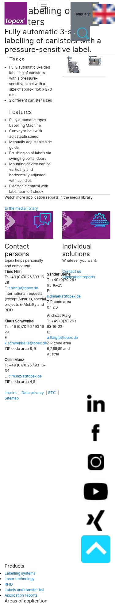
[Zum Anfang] (95, 549)
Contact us (71, 271)
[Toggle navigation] (43, 6)
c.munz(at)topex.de (25, 376)
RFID (9, 584)
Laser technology (20, 579)
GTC (52, 393)
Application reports (78, 277)
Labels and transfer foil (24, 590)
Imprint (11, 393)
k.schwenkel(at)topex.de (26, 343)
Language (83, 14)
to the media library (21, 208)
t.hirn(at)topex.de (23, 288)
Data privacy (32, 393)
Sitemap (12, 398)
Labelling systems (20, 573)
